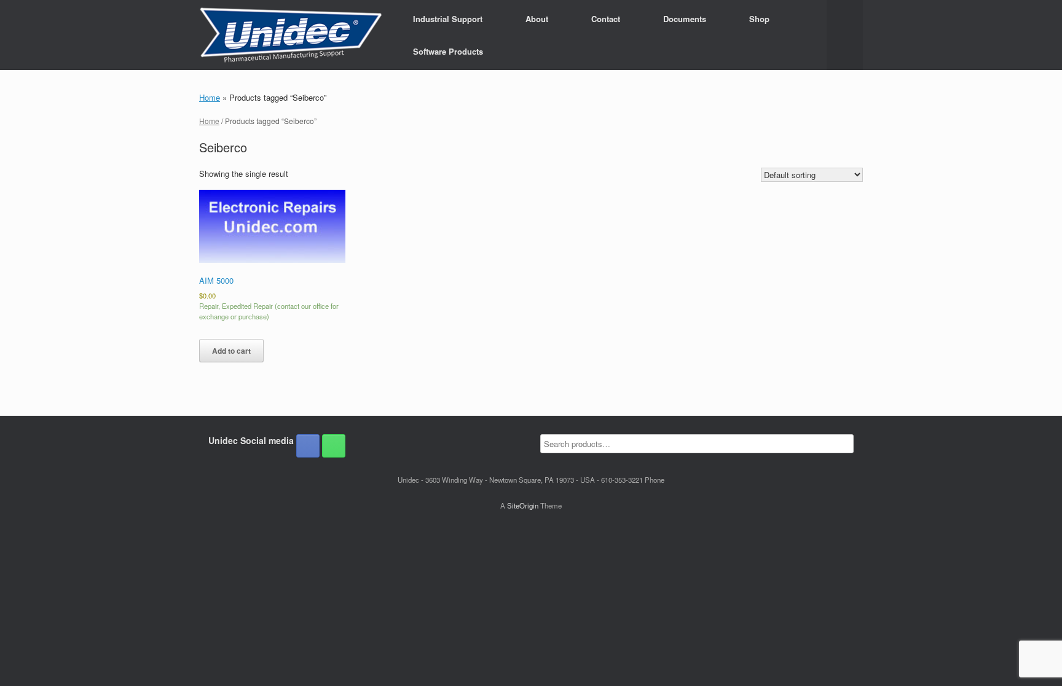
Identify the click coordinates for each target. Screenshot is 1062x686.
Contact (605, 19)
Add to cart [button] (231, 350)
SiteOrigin (522, 505)
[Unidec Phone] (333, 446)
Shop (759, 19)
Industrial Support (447, 19)
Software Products (448, 51)
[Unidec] (290, 35)
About (536, 19)
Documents (684, 19)
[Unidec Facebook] (308, 446)
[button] (845, 35)
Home (209, 97)
